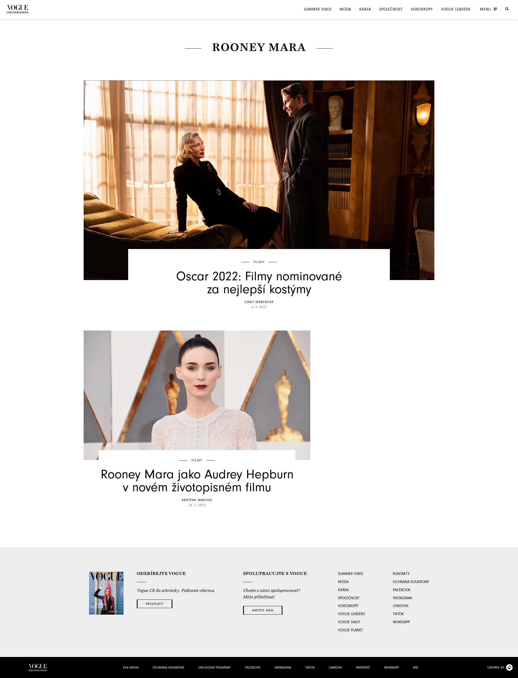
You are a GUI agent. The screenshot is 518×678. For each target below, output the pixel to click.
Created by (495, 667)
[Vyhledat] (507, 9)
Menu (485, 9)
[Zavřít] (512, 672)
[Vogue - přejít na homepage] (17, 9)
